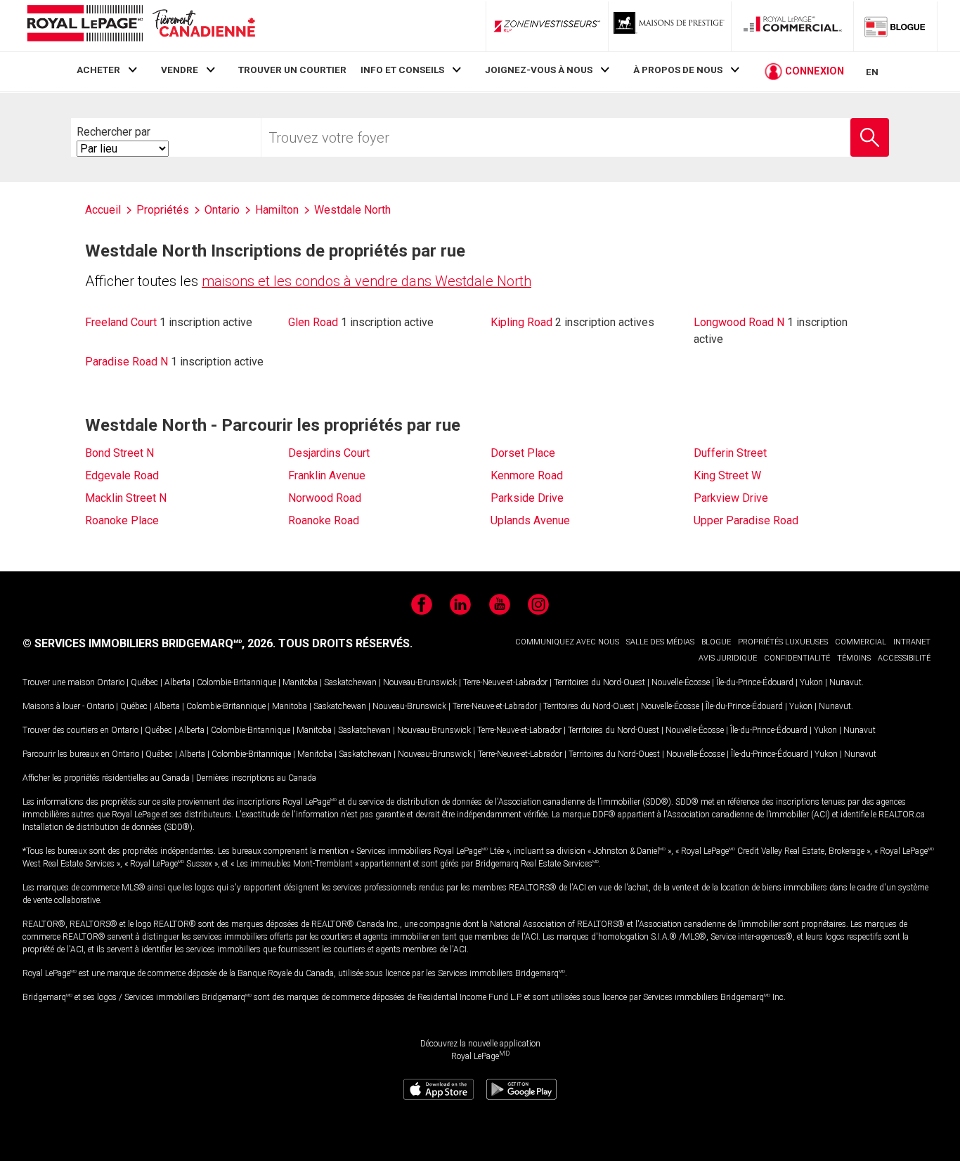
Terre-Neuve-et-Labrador (505, 682)
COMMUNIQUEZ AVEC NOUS (567, 642)
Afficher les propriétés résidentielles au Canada (106, 778)
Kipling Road (521, 322)
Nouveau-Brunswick (420, 682)
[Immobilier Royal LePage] (140, 25)
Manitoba (300, 682)
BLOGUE (716, 642)
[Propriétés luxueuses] (670, 26)
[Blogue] (895, 26)
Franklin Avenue (326, 475)
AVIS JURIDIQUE (728, 658)
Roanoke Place (122, 520)
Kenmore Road (527, 475)
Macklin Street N (126, 498)
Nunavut (845, 682)
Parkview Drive (731, 498)
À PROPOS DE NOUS (677, 69)
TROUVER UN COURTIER (292, 69)
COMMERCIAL (860, 642)
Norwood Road (324, 498)
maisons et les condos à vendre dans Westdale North (366, 281)
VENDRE (179, 69)
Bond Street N (119, 453)
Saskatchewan (350, 682)
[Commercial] (793, 26)
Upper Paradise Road (746, 520)
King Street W (727, 475)
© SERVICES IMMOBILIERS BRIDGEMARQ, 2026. (148, 643)
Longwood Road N (739, 322)
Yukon (811, 682)
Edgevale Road (122, 475)
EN (872, 71)
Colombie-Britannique (236, 682)
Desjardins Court (329, 453)
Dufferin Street (730, 453)
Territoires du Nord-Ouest (599, 682)
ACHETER (98, 69)
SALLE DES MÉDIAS (660, 642)
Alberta (177, 682)
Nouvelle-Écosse (680, 682)
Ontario (110, 682)
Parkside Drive (527, 498)
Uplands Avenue (530, 520)
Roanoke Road (323, 520)
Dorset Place (523, 453)
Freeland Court (121, 322)
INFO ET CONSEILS (402, 69)
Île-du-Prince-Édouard (754, 682)
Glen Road (313, 322)
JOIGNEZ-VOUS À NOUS (538, 69)
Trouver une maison (58, 682)
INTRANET (911, 642)
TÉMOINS (854, 658)
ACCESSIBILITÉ (904, 658)
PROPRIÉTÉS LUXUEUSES (783, 642)
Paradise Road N (126, 361)
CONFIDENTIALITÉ (797, 658)
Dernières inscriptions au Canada (256, 778)
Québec (144, 682)
